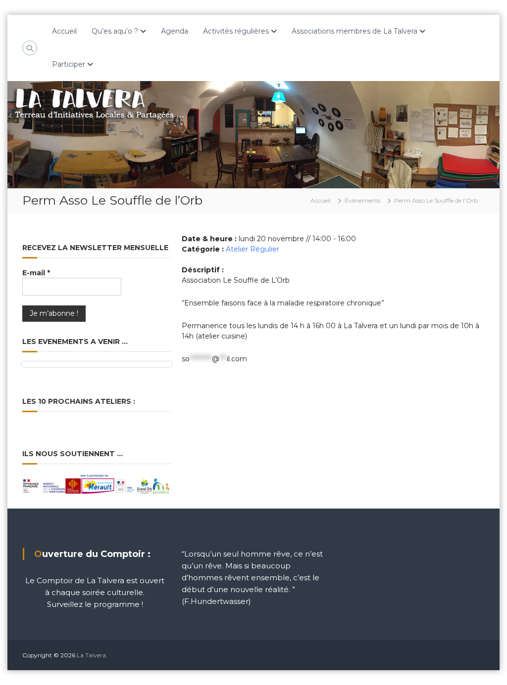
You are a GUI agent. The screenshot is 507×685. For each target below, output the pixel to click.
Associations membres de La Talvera (354, 31)
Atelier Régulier (252, 249)
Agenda (174, 31)
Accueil (64, 31)
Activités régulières (236, 31)
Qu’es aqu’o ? (115, 31)
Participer (68, 64)
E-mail (36, 272)
